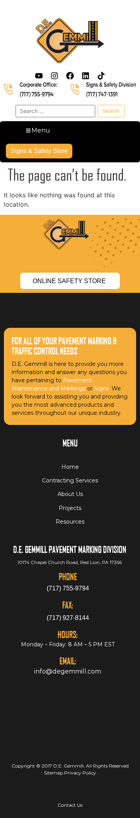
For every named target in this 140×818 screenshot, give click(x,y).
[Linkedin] (85, 76)
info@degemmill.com (67, 671)
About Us (70, 494)
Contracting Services (70, 480)
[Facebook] (70, 76)
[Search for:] (55, 111)
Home (70, 466)
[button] (37, 130)
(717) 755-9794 (68, 588)
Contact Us (70, 805)
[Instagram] (54, 76)
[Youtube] (39, 76)
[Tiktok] (101, 76)
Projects (70, 508)
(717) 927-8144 (68, 617)
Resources (70, 521)
